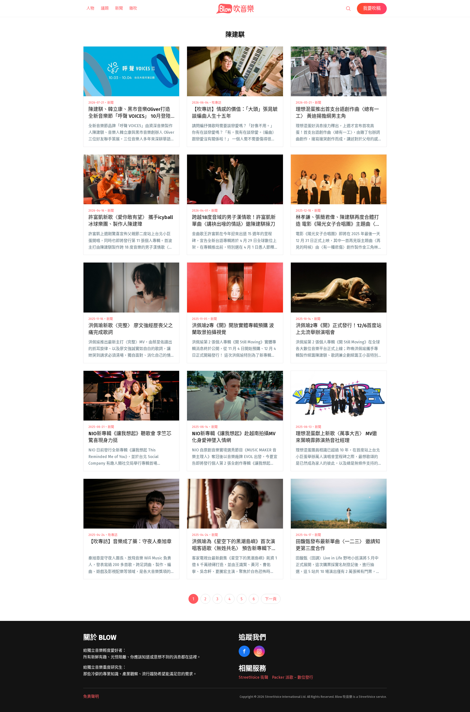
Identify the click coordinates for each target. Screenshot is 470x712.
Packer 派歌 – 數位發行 (292, 677)
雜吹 (133, 8)
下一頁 (271, 599)
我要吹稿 (372, 8)
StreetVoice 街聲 (253, 677)
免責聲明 (91, 696)
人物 (90, 8)
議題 (105, 8)
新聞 (119, 8)
